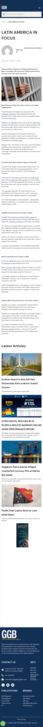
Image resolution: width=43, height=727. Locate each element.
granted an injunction (15, 221)
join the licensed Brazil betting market (22, 217)
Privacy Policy (21, 719)
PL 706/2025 (13, 123)
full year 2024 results (13, 267)
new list (15, 230)
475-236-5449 (9, 675)
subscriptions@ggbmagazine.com (16, 679)
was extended (10, 329)
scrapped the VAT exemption (19, 180)
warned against (25, 169)
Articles (4, 22)
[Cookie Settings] (2, 723)
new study (7, 191)
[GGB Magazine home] (4, 8)
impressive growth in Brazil (12, 263)
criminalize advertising (9, 114)
